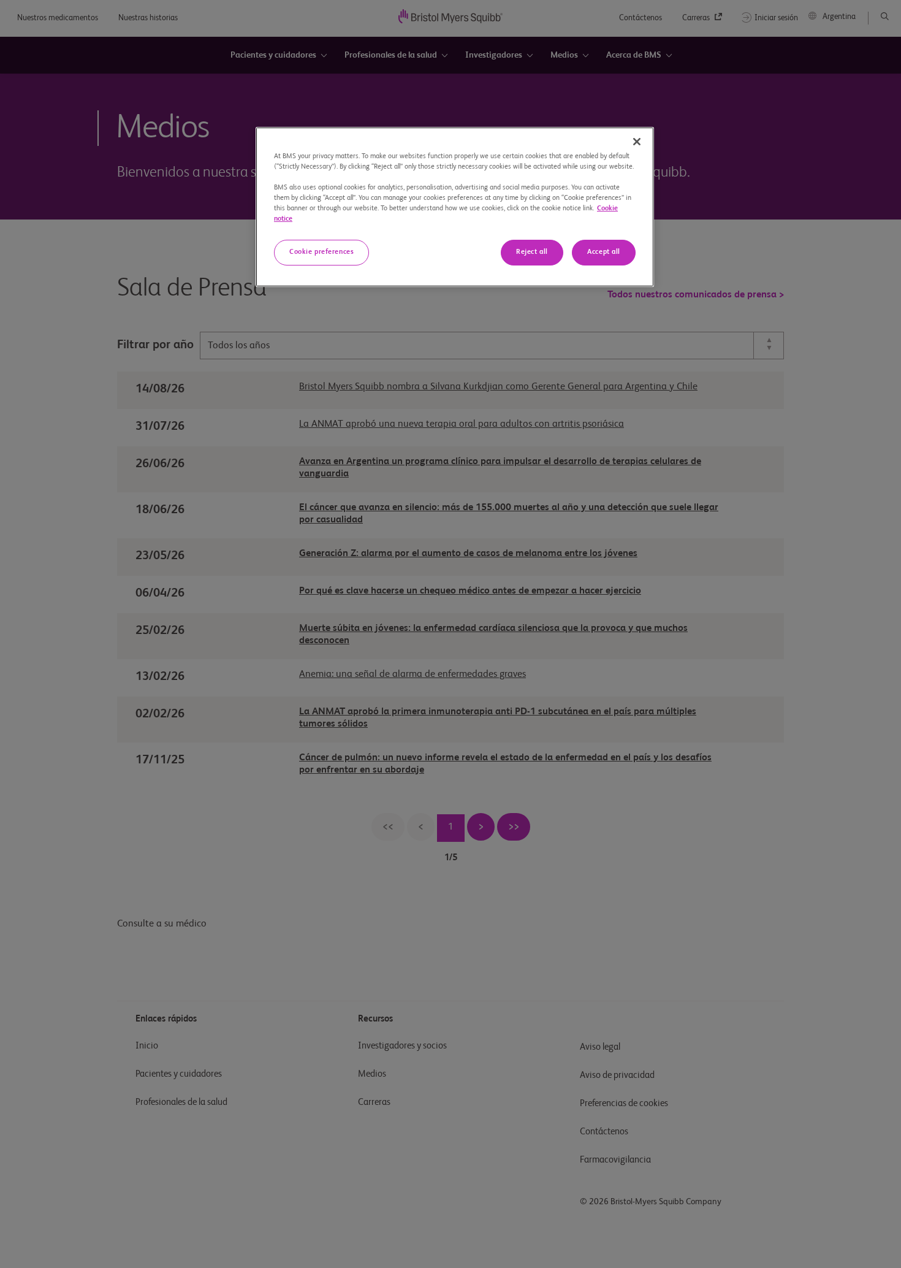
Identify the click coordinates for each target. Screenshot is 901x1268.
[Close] (636, 141)
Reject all (532, 252)
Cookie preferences (321, 252)
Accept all (603, 252)
